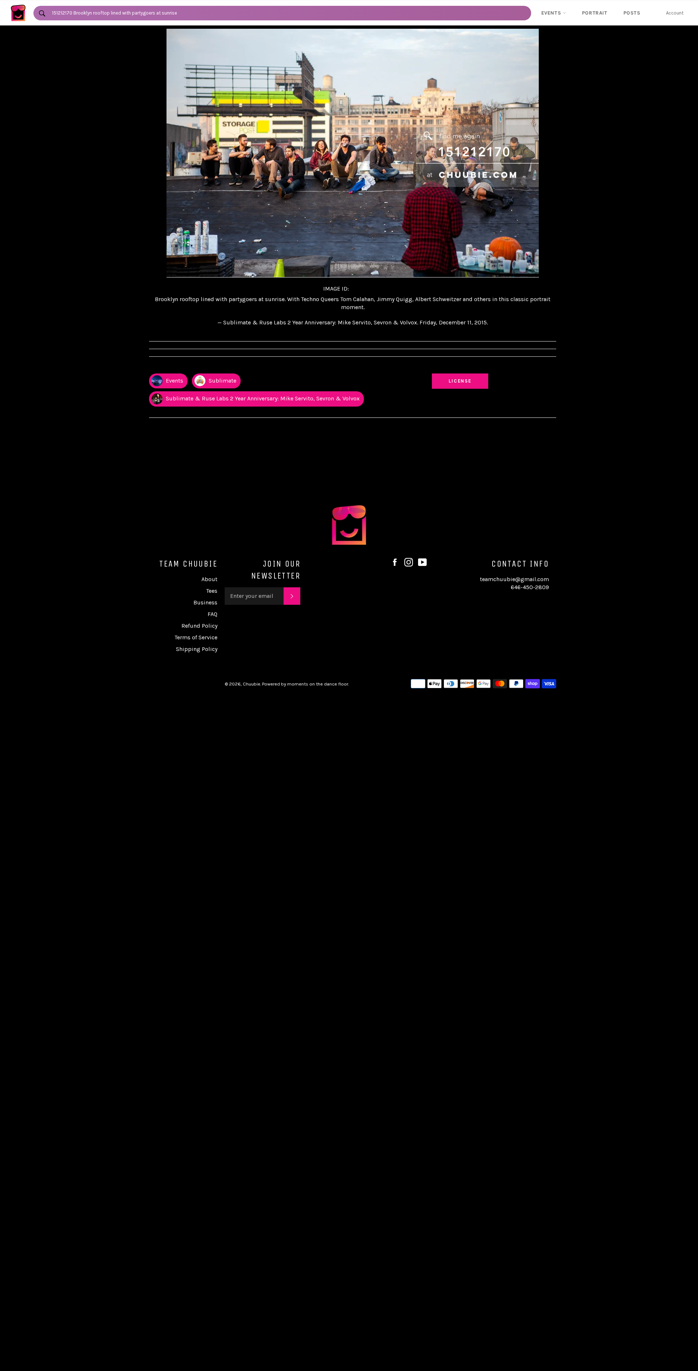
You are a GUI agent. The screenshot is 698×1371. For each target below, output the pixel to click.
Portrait (594, 13)
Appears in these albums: (178, 366)
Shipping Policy (196, 648)
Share (549, 366)
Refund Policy (199, 625)
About (209, 579)
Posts (632, 13)
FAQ (212, 614)
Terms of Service (195, 637)
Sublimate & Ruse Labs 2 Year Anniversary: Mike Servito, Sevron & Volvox (262, 398)
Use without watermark (460, 366)
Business (205, 602)
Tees (211, 590)
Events (552, 13)
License (467, 381)
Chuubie (251, 684)
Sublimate (221, 380)
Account (674, 13)
